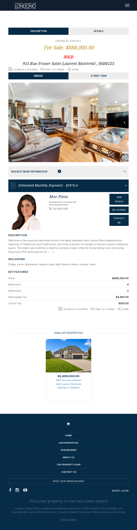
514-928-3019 (60, 208)
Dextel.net (119, 512)
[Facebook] (10, 490)
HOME (68, 435)
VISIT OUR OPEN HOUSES (68, 481)
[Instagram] (17, 490)
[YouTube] (25, 490)
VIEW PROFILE (119, 199)
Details (98, 31)
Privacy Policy (68, 519)
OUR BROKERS (69, 450)
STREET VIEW (99, 75)
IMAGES (38, 75)
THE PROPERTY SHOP (68, 464)
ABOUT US (68, 457)
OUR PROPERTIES (68, 442)
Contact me (119, 220)
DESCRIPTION (38, 31)
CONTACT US (68, 472)
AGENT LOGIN (120, 490)
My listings (119, 209)
